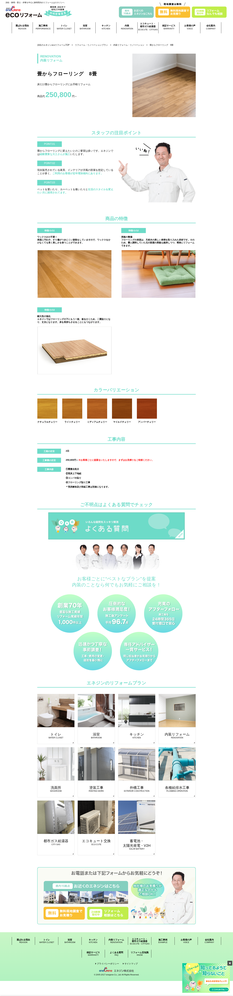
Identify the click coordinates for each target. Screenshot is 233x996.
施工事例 (43, 27)
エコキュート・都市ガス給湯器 (148, 26)
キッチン (106, 27)
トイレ (64, 27)
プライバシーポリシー (108, 963)
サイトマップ (131, 963)
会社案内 (211, 27)
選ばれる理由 (22, 27)
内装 (127, 27)
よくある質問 (116, 953)
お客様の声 (189, 27)
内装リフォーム (116, 941)
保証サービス (168, 27)
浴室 (85, 27)
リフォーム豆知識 (140, 953)
